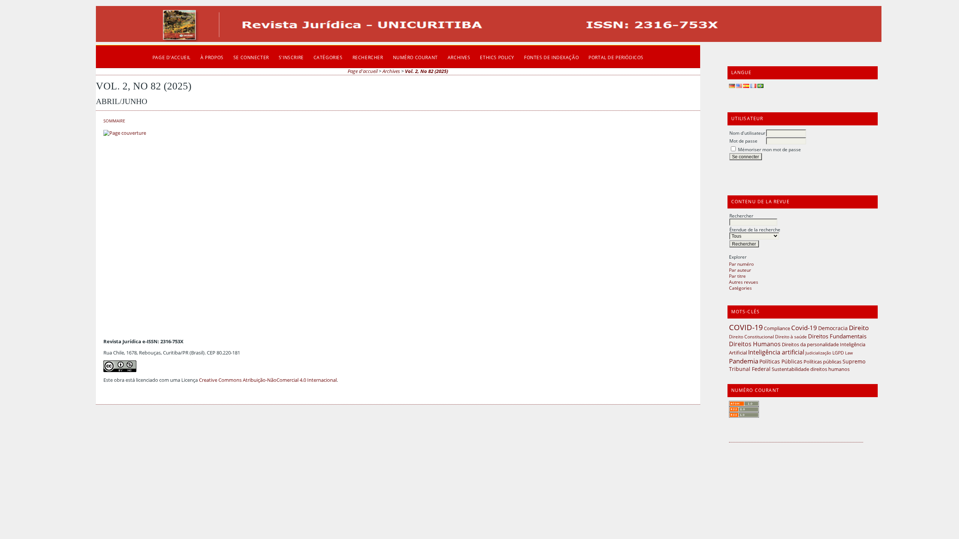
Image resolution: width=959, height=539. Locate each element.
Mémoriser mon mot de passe (769, 149)
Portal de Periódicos (616, 57)
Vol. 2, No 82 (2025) (426, 71)
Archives (459, 57)
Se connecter (251, 57)
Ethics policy (497, 57)
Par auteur (740, 270)
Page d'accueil (171, 57)
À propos (212, 57)
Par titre (737, 276)
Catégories (740, 288)
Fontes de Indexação (551, 57)
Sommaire (114, 121)
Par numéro (741, 264)
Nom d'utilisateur (747, 133)
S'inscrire (291, 57)
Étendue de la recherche (754, 229)
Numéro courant (415, 57)
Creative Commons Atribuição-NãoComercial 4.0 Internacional (268, 380)
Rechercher (741, 216)
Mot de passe (743, 141)
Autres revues (743, 282)
